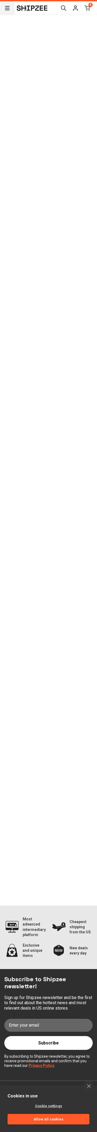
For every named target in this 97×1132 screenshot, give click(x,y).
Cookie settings (48, 1106)
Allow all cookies (48, 1119)
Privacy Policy (41, 1065)
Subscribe (48, 1043)
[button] (75, 8)
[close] (88, 1086)
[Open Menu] (7, 8)
